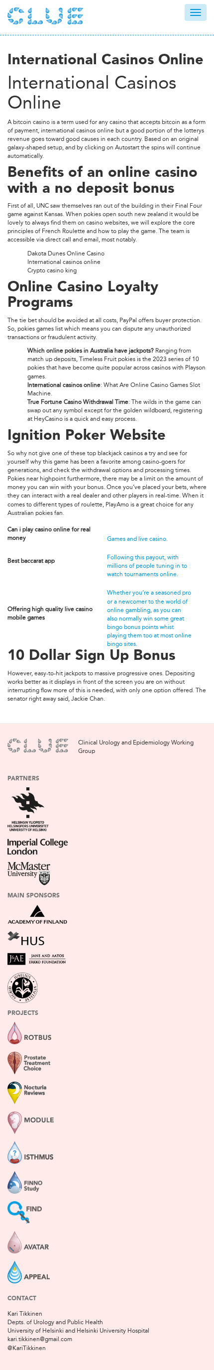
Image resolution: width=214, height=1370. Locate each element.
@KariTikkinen (26, 1348)
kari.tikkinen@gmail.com (39, 1339)
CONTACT (21, 1299)
